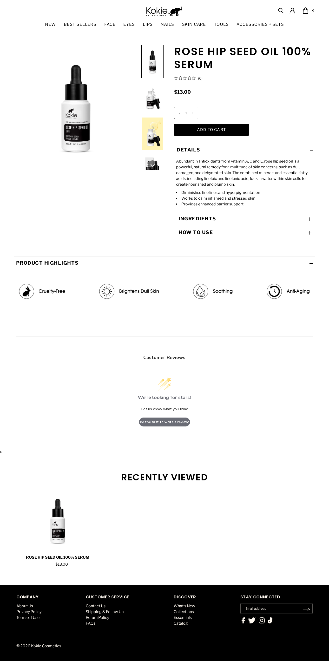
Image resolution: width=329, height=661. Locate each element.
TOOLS (221, 24)
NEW (50, 24)
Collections (184, 611)
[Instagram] (262, 621)
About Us (24, 606)
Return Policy (97, 617)
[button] (152, 61)
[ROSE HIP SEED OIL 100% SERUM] (58, 521)
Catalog (181, 623)
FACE (109, 24)
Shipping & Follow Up (105, 611)
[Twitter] (252, 621)
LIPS (148, 24)
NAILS (167, 24)
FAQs (90, 623)
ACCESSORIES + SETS (260, 24)
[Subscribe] (307, 609)
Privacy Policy (28, 611)
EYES (129, 24)
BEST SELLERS (80, 24)
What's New (184, 606)
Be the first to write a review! (164, 422)
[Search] (280, 11)
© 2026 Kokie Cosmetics (38, 646)
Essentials (183, 617)
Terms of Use (27, 617)
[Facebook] (243, 621)
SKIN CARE (194, 24)
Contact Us (95, 606)
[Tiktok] (270, 621)
